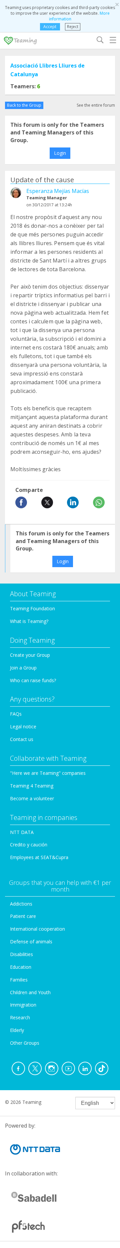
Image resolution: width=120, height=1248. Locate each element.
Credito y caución (28, 844)
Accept (49, 26)
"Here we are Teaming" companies (48, 773)
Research (20, 1017)
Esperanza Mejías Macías (57, 191)
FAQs (16, 714)
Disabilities (21, 954)
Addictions (21, 904)
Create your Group (30, 655)
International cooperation (37, 929)
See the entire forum (96, 105)
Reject (72, 26)
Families (19, 979)
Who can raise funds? (33, 680)
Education (20, 967)
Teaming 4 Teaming (31, 786)
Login (60, 153)
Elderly (17, 1030)
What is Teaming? (29, 621)
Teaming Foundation (32, 608)
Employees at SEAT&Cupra (39, 857)
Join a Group (23, 667)
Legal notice (23, 726)
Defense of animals (31, 941)
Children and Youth (30, 992)
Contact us (21, 739)
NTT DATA (22, 832)
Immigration (23, 1005)
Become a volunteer (32, 798)
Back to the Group (24, 105)
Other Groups (24, 1043)
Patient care (23, 916)
